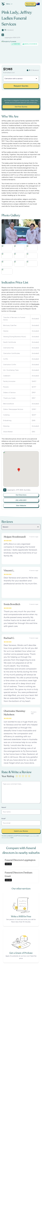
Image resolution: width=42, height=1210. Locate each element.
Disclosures (35, 304)
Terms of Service (6, 837)
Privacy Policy (32, 835)
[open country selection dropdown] (38, 4)
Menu (8, 4)
